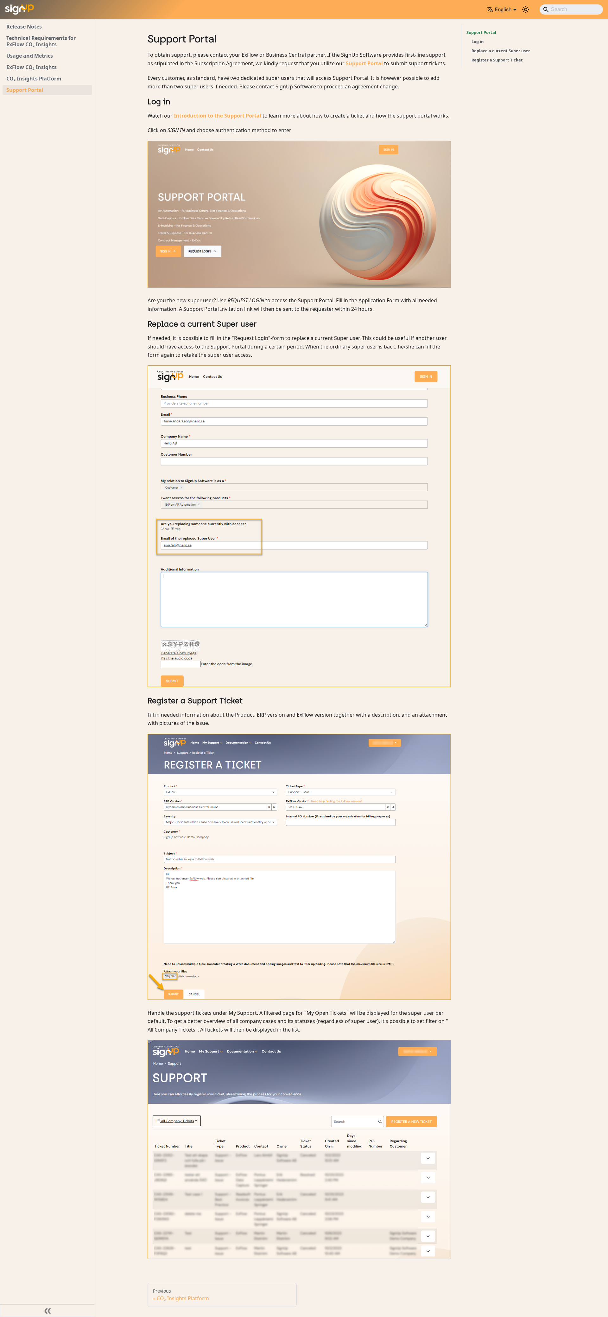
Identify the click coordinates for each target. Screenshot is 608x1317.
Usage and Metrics (29, 55)
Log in (478, 41)
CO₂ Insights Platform (33, 78)
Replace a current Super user (501, 51)
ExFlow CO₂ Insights (31, 67)
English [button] (503, 9)
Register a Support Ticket (497, 60)
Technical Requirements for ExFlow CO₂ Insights (41, 41)
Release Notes (24, 26)
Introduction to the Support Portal (218, 115)
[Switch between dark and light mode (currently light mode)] (526, 9)
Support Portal (24, 89)
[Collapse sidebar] (47, 1310)
